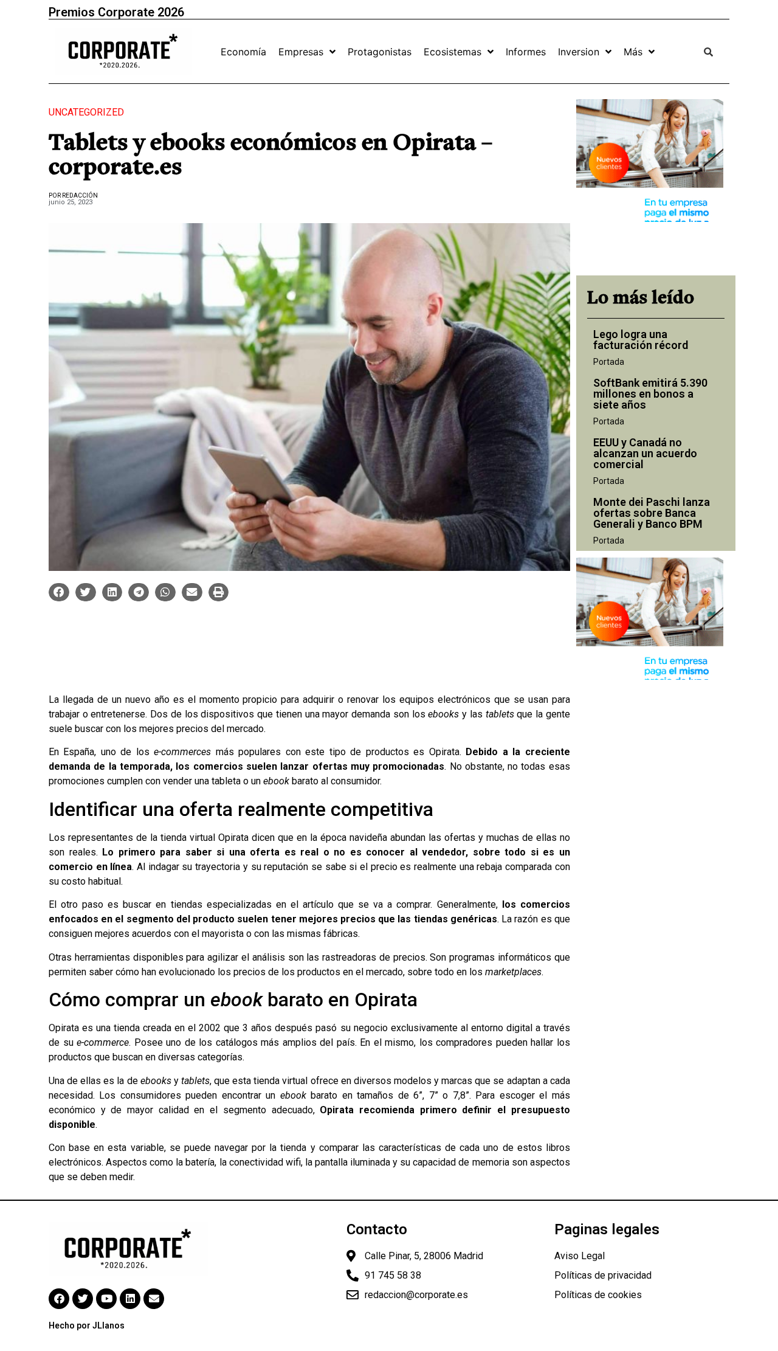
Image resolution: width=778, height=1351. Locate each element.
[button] (59, 592)
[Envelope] (153, 1298)
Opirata (444, 752)
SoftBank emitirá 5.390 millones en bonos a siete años (650, 393)
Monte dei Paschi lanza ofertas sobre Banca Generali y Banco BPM (651, 513)
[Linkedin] (130, 1298)
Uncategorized (86, 112)
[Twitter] (82, 1298)
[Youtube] (106, 1298)
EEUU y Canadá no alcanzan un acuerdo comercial (645, 453)
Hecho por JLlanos (87, 1325)
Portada (608, 362)
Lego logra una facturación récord (640, 339)
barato (290, 781)
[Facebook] (59, 1298)
